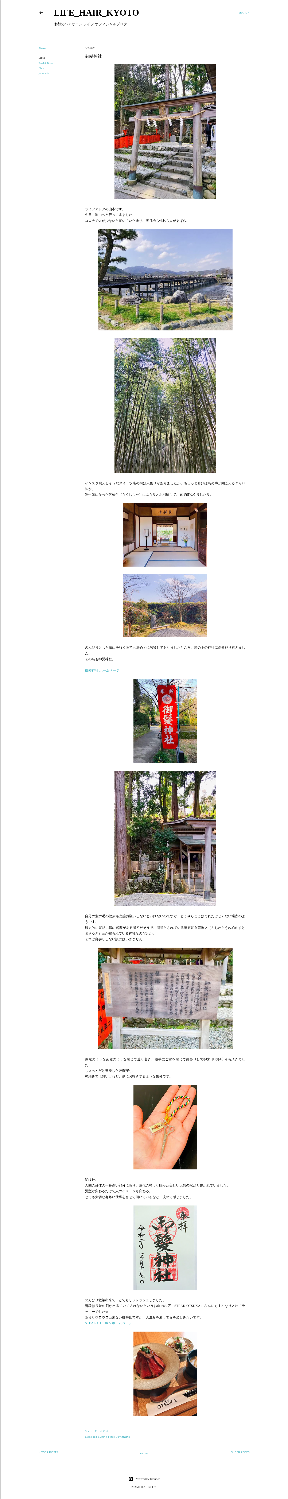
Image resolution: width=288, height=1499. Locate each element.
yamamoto (44, 73)
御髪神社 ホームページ (102, 670)
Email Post (101, 1431)
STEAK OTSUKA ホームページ (108, 1323)
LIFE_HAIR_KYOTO (96, 13)
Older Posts (240, 1452)
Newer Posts (48, 1452)
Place (41, 68)
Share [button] (42, 48)
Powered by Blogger (147, 1478)
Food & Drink (46, 63)
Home (144, 1453)
